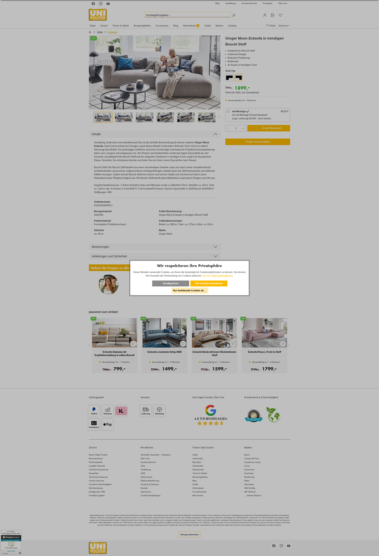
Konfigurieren (171, 283)
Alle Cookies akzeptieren (209, 283)
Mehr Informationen (222, 275)
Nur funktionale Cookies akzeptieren (190, 290)
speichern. (206, 275)
